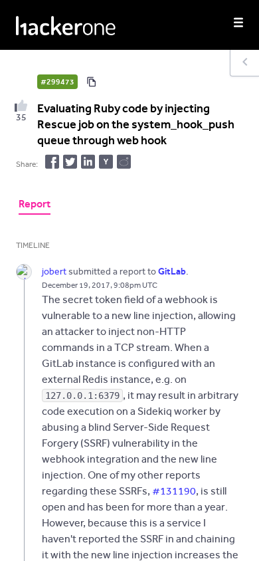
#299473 (57, 81)
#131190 (174, 491)
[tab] (34, 205)
